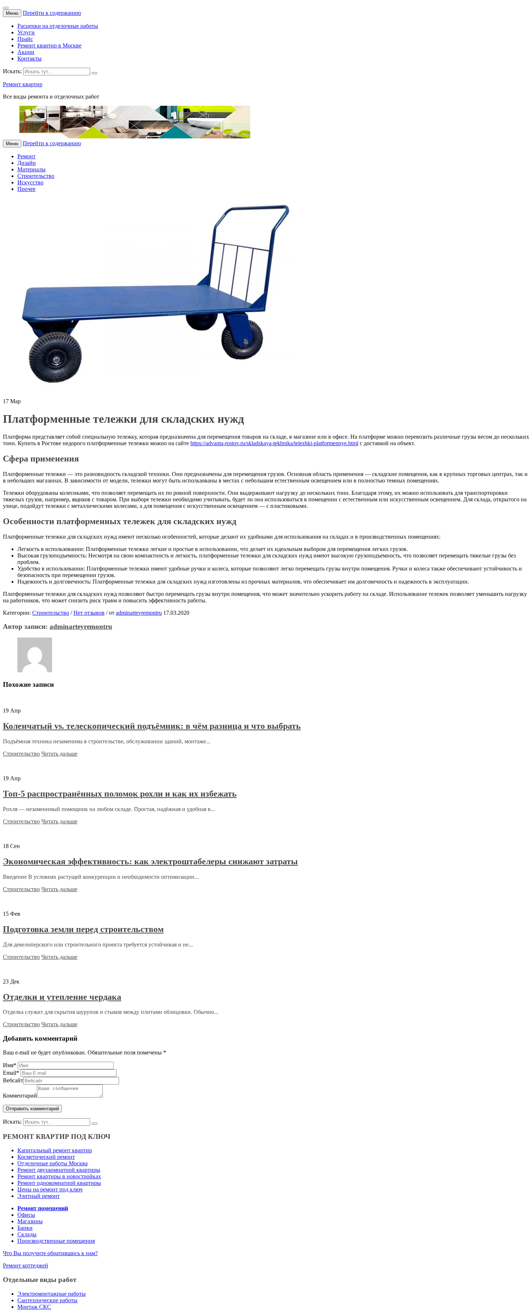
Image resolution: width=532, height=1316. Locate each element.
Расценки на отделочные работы (57, 26)
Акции (25, 52)
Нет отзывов (89, 613)
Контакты (29, 58)
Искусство (30, 182)
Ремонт (26, 156)
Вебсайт (13, 1080)
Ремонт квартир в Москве (49, 45)
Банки (25, 1228)
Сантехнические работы (47, 1300)
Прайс (25, 39)
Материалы (31, 169)
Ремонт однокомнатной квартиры (59, 1183)
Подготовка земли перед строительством (83, 929)
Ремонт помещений (42, 1208)
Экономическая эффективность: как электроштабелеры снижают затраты (150, 861)
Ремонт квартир (22, 84)
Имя (9, 1065)
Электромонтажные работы (51, 1294)
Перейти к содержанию (52, 13)
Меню (12, 13)
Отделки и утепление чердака (62, 997)
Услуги (26, 32)
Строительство (35, 176)
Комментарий (20, 1096)
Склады (27, 1234)
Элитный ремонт (38, 1196)
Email (11, 1073)
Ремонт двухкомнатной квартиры (58, 1170)
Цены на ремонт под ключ (50, 1189)
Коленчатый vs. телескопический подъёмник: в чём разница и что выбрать (152, 726)
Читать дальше (59, 754)
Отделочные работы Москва (52, 1163)
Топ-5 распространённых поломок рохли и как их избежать (120, 793)
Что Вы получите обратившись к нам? (50, 1253)
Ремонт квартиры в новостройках (59, 1176)
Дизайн (26, 163)
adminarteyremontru (139, 613)
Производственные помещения (56, 1241)
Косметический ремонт (46, 1157)
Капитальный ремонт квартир (54, 1150)
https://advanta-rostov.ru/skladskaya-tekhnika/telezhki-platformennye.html (274, 443)
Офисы (26, 1215)
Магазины (30, 1221)
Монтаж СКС (34, 1307)
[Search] (94, 73)
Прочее (26, 189)
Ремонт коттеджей (25, 1265)
